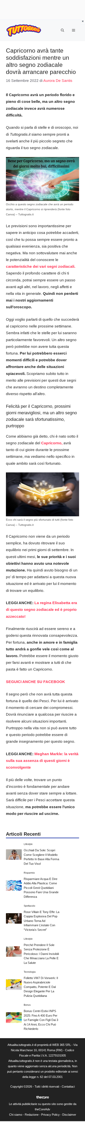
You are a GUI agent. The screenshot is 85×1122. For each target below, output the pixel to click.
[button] (62, 30)
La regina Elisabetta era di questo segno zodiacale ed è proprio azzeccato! (41, 609)
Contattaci (68, 1086)
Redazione (32, 1114)
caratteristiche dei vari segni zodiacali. (40, 266)
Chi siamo (15, 1114)
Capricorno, (51, 443)
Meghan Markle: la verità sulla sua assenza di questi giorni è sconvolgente (42, 760)
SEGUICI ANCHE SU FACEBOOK (35, 682)
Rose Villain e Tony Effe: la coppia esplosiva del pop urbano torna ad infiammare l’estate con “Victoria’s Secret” (41, 920)
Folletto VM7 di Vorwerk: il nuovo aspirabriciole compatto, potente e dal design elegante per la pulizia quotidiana (41, 986)
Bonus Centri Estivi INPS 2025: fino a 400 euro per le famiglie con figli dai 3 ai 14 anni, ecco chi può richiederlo (41, 1019)
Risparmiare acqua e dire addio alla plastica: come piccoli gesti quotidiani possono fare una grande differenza (41, 887)
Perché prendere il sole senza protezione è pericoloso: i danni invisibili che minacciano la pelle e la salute (41, 953)
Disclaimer (69, 1114)
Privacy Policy (50, 1114)
